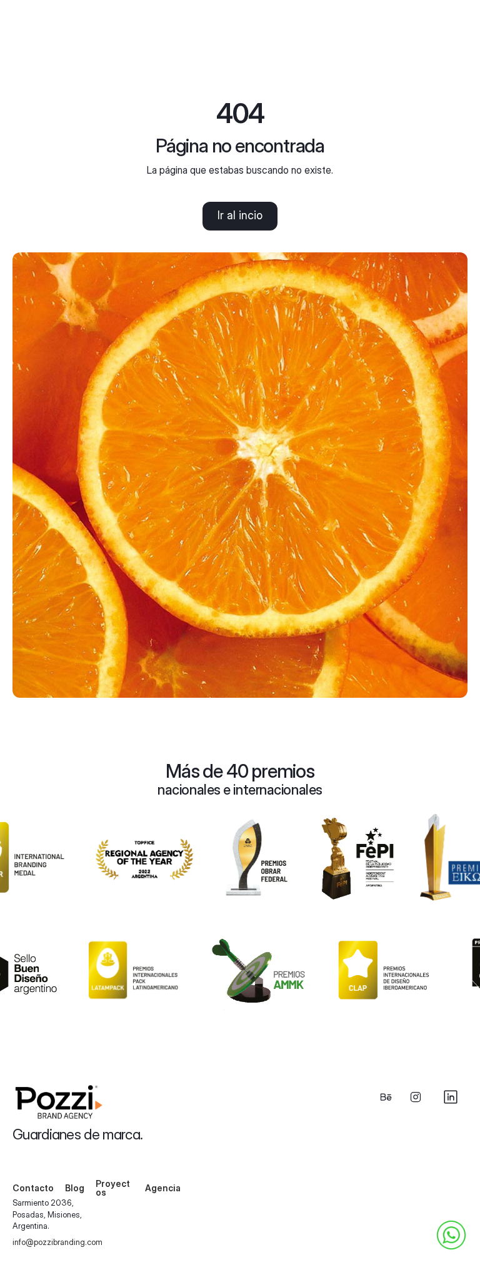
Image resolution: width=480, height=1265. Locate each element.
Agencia (163, 1188)
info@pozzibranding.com (57, 1242)
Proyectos (113, 1188)
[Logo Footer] (61, 1102)
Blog (74, 1188)
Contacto (33, 1188)
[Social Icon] (386, 1097)
